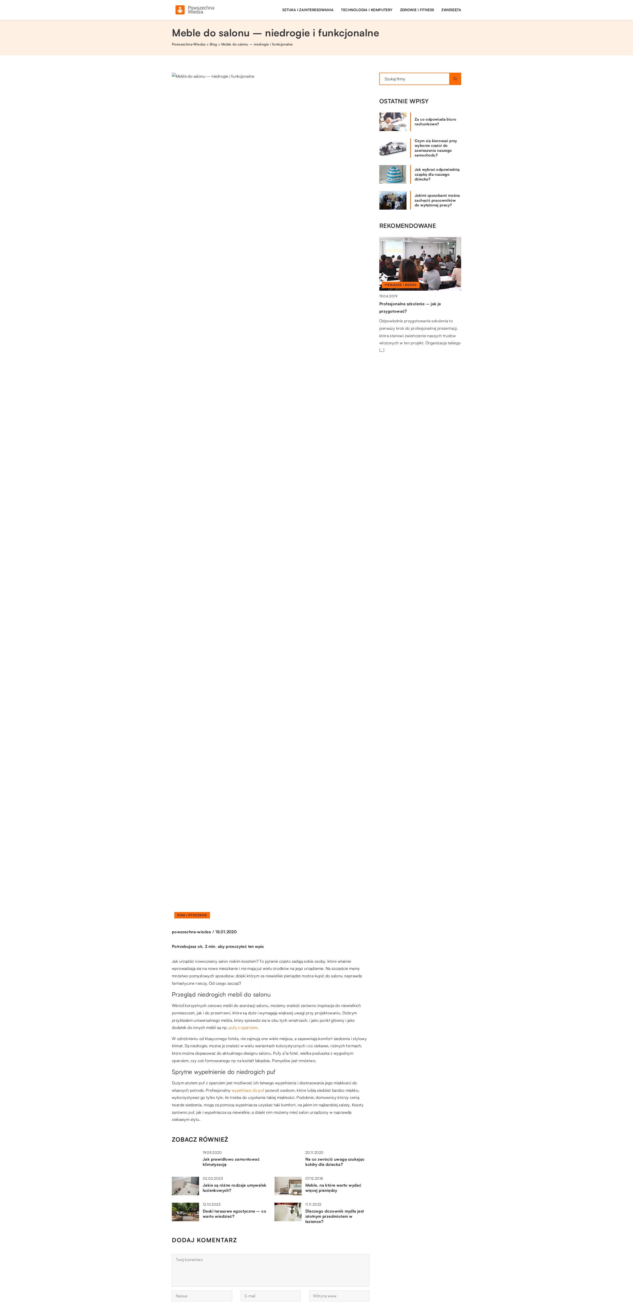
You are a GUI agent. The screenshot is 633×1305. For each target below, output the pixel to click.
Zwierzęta (451, 10)
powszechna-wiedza (191, 932)
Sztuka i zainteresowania (308, 10)
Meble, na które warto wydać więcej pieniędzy (333, 1188)
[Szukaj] (455, 79)
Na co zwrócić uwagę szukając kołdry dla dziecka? (335, 1162)
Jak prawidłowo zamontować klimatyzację (231, 1162)
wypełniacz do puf (248, 1090)
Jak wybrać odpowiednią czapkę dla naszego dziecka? (437, 174)
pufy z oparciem (243, 1027)
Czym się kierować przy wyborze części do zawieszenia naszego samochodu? (436, 148)
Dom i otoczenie (192, 915)
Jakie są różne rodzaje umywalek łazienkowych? (234, 1188)
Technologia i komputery (366, 10)
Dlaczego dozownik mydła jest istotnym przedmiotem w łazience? (334, 1216)
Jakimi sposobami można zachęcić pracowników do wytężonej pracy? (437, 200)
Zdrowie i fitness (417, 10)
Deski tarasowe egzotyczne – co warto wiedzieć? (234, 1214)
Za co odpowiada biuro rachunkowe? (435, 122)
